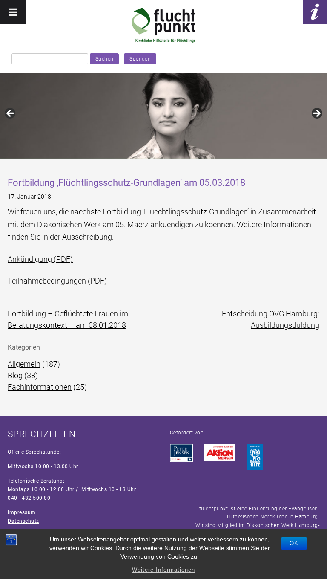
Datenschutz (23, 521)
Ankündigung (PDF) (40, 259)
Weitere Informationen (163, 570)
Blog (15, 375)
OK (294, 543)
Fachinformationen (40, 386)
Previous (10, 113)
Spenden (140, 59)
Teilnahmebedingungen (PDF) (57, 280)
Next (316, 113)
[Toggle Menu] (13, 12)
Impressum (22, 512)
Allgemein (24, 363)
